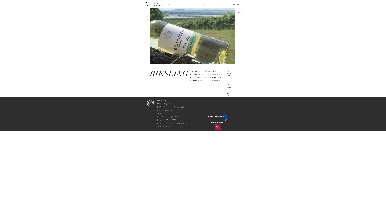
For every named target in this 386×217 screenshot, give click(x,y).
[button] (192, 36)
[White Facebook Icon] (149, 110)
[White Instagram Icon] (152, 110)
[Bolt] (239, 12)
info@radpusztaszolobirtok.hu (172, 110)
